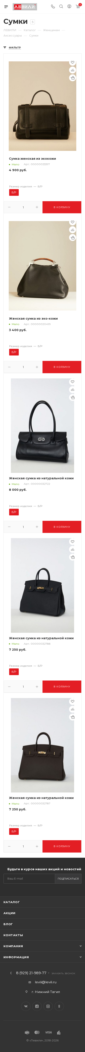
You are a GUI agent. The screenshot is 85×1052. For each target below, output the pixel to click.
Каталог (11, 902)
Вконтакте (26, 1006)
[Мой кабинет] (69, 7)
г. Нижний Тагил (46, 992)
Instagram (48, 1006)
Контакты (13, 935)
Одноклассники (59, 1006)
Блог (8, 924)
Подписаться (68, 878)
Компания (13, 946)
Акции (9, 913)
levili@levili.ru (45, 982)
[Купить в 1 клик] (72, 77)
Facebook (37, 1006)
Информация (16, 957)
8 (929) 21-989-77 (31, 973)
